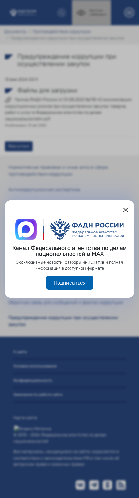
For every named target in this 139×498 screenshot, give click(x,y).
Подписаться (70, 283)
